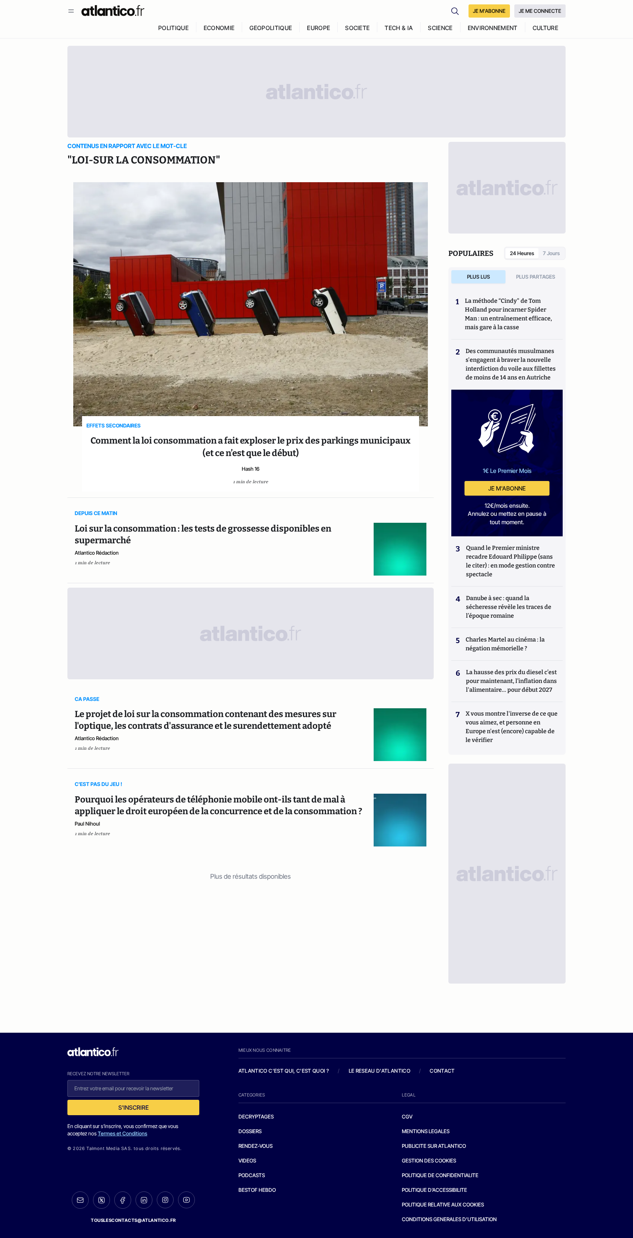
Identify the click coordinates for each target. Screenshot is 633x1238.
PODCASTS (251, 1175)
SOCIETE (357, 28)
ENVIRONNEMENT (493, 28)
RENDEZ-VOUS (255, 1146)
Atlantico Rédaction (97, 553)
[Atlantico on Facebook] (122, 1200)
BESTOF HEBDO (257, 1190)
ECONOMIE (219, 28)
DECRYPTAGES (256, 1116)
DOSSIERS (250, 1131)
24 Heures (522, 253)
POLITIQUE (173, 28)
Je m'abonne (507, 488)
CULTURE (545, 28)
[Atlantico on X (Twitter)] (101, 1200)
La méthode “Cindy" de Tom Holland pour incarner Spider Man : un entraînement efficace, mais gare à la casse (508, 314)
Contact (442, 1071)
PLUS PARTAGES (535, 276)
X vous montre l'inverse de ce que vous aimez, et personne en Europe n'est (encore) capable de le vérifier (512, 726)
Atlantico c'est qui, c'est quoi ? (283, 1071)
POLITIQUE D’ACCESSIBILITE (434, 1190)
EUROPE (318, 28)
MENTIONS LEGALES (425, 1131)
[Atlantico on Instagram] (165, 1199)
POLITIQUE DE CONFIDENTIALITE (440, 1175)
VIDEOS (247, 1160)
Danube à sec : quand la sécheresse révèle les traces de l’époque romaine (508, 607)
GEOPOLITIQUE (270, 28)
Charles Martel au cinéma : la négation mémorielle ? (505, 644)
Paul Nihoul (87, 823)
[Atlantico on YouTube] (186, 1199)
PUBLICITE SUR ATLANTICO (434, 1146)
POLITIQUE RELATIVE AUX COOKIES (443, 1204)
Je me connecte (540, 11)
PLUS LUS (478, 276)
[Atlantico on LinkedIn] (144, 1200)
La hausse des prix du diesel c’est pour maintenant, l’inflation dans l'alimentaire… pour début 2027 (511, 681)
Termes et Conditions (122, 1133)
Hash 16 (250, 469)
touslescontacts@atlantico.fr (133, 1220)
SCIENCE (440, 28)
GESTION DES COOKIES (429, 1160)
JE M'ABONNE (489, 11)
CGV (407, 1116)
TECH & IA (399, 28)
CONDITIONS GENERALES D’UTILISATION (449, 1219)
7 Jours (551, 253)
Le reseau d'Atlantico (379, 1071)
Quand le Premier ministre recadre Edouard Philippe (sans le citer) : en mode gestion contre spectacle (510, 561)
